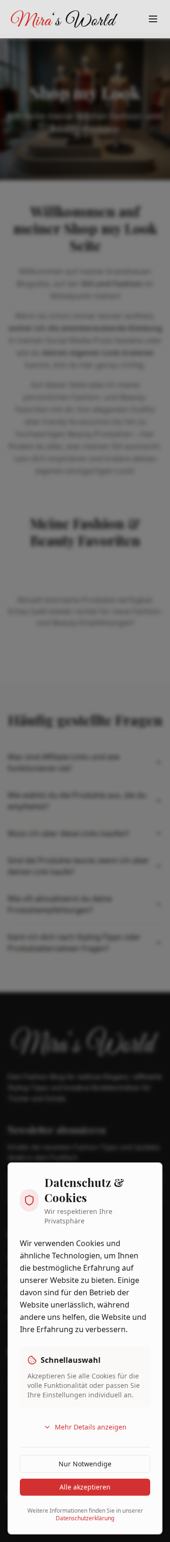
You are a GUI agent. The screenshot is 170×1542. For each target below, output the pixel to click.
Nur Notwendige (85, 1463)
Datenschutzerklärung (85, 1518)
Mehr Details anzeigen (91, 1426)
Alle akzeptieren (85, 1486)
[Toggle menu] (153, 18)
